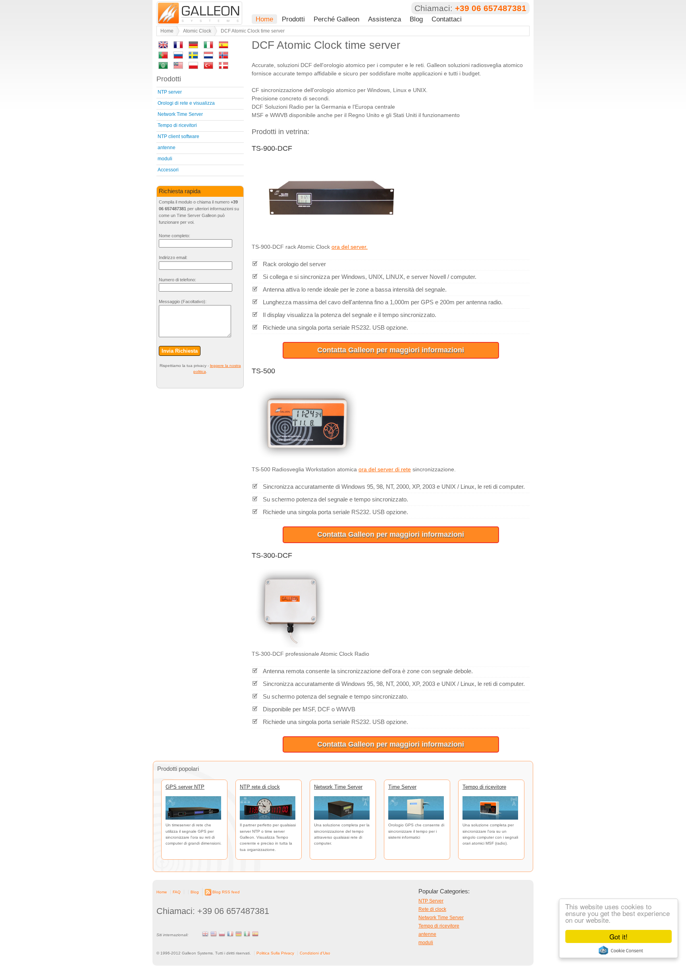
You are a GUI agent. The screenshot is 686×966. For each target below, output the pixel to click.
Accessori (168, 170)
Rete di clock (432, 909)
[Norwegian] (223, 56)
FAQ (177, 892)
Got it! (618, 936)
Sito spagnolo (255, 934)
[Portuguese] (163, 56)
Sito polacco (222, 934)
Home (264, 19)
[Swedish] (193, 56)
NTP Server (430, 901)
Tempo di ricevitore (484, 787)
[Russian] (178, 56)
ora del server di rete (384, 469)
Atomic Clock (197, 31)
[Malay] (178, 67)
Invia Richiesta (180, 351)
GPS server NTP (185, 787)
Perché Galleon (336, 19)
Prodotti (293, 19)
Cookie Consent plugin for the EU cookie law (621, 950)
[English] (163, 46)
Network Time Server (180, 114)
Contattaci (447, 19)
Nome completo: (174, 235)
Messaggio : (182, 301)
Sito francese (230, 934)
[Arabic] (163, 67)
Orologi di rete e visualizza (186, 103)
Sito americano (213, 934)
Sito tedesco (238, 934)
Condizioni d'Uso (315, 953)
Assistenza (384, 19)
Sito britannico (205, 934)
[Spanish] (223, 46)
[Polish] (193, 67)
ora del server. (349, 247)
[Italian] (208, 46)
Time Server (402, 787)
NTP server (170, 92)
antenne (166, 147)
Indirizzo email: (173, 257)
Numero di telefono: (177, 279)
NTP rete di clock (260, 787)
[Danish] (223, 67)
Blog (416, 19)
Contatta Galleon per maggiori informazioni (390, 350)
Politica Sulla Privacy (275, 953)
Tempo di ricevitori (177, 125)
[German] (193, 46)
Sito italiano (247, 934)
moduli (165, 158)
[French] (178, 46)
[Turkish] (208, 67)
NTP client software (178, 136)
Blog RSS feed (226, 892)
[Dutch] (208, 56)
